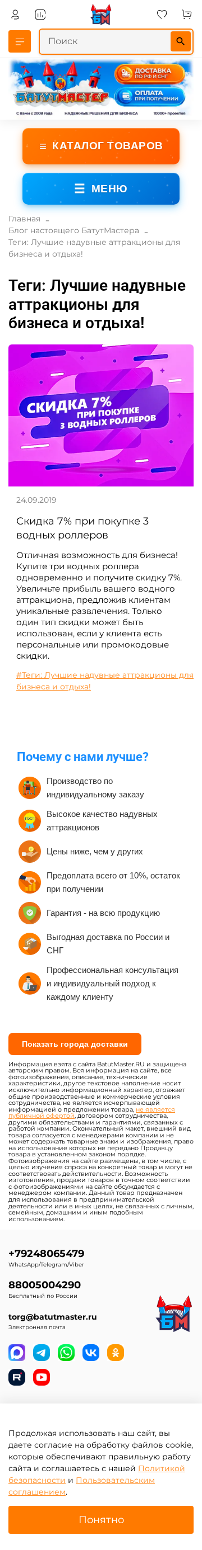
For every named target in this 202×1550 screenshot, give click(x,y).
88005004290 (44, 1284)
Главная (24, 219)
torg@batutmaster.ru (52, 1317)
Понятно (101, 1519)
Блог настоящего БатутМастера (73, 230)
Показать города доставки (75, 1043)
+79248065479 (46, 1253)
